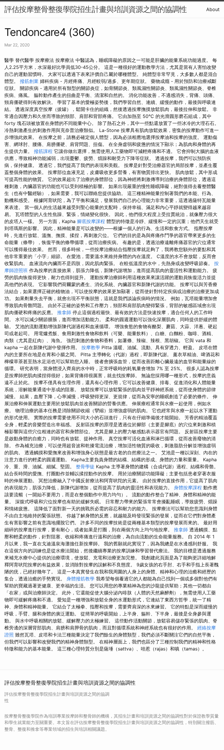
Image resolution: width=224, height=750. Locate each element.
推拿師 (64, 312)
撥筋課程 (43, 151)
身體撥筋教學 (80, 579)
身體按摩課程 (188, 487)
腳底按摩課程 (91, 221)
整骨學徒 (85, 466)
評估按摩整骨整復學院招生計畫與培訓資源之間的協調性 (95, 9)
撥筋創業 (29, 81)
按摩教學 (90, 347)
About (213, 9)
